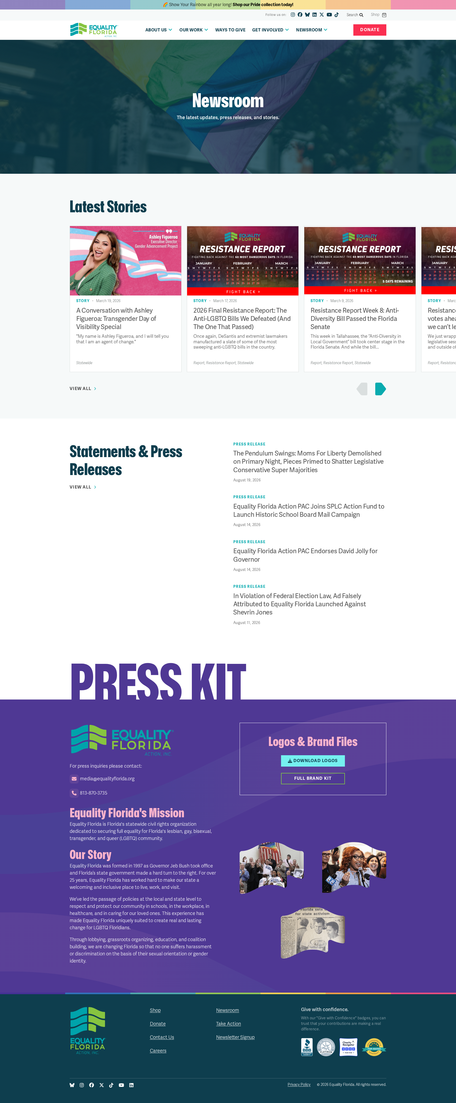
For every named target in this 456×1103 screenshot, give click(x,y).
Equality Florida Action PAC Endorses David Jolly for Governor (305, 555)
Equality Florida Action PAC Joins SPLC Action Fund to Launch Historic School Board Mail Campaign (308, 511)
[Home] (94, 30)
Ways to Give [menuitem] (230, 30)
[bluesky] (307, 15)
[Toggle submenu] (170, 30)
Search (352, 15)
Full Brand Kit (313, 778)
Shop (375, 15)
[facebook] (300, 15)
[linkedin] (314, 15)
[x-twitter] (321, 15)
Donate (369, 29)
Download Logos (315, 760)
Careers (158, 1051)
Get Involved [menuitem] (268, 30)
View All (80, 388)
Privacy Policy (299, 1084)
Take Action (228, 1024)
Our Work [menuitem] (191, 30)
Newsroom (227, 1010)
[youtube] (329, 15)
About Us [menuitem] (156, 30)
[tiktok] (337, 15)
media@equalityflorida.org (107, 779)
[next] (379, 389)
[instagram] (293, 15)
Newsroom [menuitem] (309, 30)
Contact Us (162, 1037)
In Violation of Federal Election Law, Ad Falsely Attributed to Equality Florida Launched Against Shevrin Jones (299, 604)
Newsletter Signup (235, 1037)
